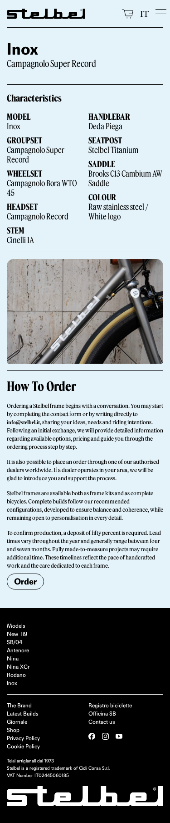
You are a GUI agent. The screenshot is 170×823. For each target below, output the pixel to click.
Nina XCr (18, 666)
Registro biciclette (110, 705)
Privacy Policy (23, 738)
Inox (12, 683)
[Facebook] (91, 736)
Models (16, 625)
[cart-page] (127, 14)
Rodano (16, 674)
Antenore (18, 650)
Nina (13, 658)
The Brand (19, 705)
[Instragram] (105, 736)
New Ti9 (17, 633)
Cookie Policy (23, 746)
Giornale (17, 721)
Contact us (101, 721)
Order (25, 581)
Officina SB (102, 713)
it (144, 14)
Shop (13, 729)
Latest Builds (23, 713)
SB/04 (14, 642)
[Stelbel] (61, 14)
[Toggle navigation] (159, 13)
